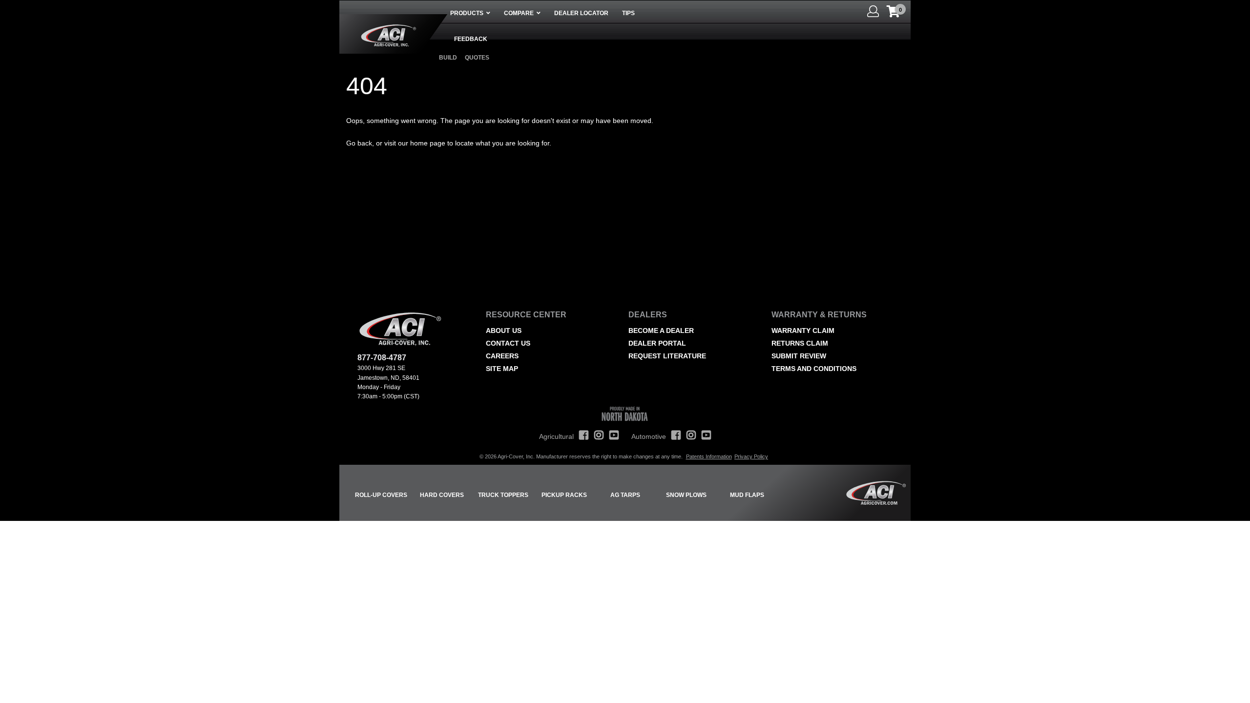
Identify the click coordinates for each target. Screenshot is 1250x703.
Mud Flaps (747, 495)
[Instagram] (599, 440)
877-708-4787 (381, 357)
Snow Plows (686, 495)
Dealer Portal (657, 343)
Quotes (477, 57)
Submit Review (798, 356)
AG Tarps (625, 495)
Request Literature (667, 356)
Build (448, 57)
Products (466, 13)
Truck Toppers (503, 495)
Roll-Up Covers (381, 495)
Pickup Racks (564, 495)
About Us (503, 330)
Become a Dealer (661, 330)
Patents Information (709, 456)
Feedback (470, 39)
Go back (359, 143)
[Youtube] (614, 440)
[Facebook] (583, 440)
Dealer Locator (581, 13)
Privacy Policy (751, 456)
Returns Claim (799, 343)
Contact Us (508, 343)
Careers (502, 356)
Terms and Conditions (813, 368)
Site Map (502, 368)
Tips (628, 13)
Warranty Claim (802, 330)
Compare (519, 13)
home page (427, 143)
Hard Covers (442, 495)
